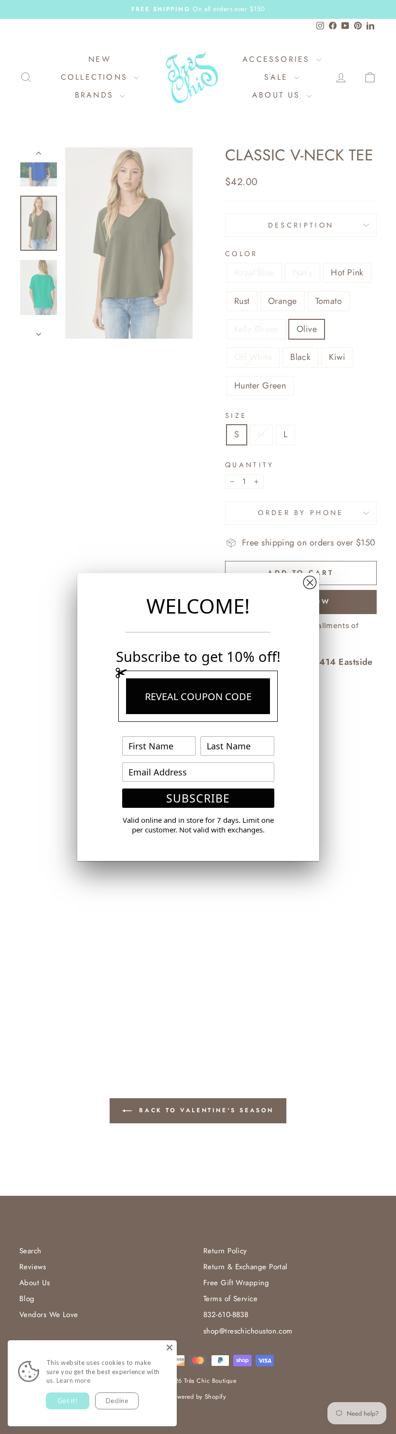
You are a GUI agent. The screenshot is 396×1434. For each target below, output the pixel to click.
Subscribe (198, 798)
